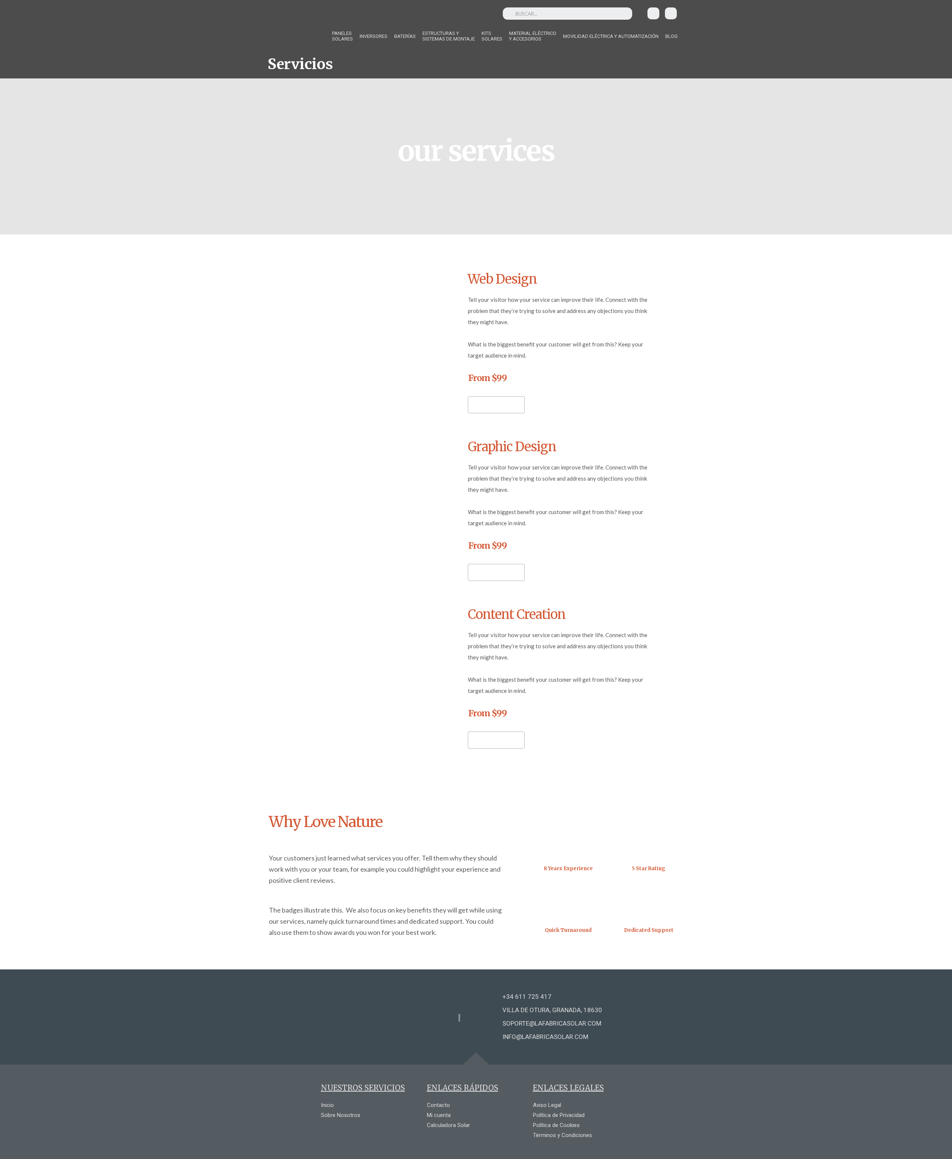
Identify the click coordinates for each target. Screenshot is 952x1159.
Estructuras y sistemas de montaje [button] (448, 36)
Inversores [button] (373, 36)
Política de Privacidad (559, 1115)
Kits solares (492, 36)
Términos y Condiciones (562, 1135)
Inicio (327, 1105)
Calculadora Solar (448, 1125)
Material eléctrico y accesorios (532, 36)
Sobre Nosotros (340, 1115)
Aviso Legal (547, 1105)
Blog (671, 36)
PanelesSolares (342, 36)
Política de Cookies (556, 1125)
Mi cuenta (439, 1115)
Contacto (438, 1105)
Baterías (405, 36)
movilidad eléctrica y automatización (611, 36)
